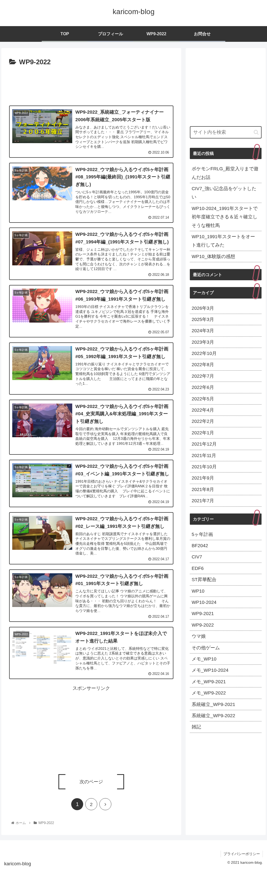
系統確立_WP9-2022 (213, 715)
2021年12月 (204, 444)
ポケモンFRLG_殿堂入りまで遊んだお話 (225, 173)
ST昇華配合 (204, 579)
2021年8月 (203, 489)
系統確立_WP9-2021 (213, 704)
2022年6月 (203, 387)
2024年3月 (203, 330)
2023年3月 (203, 342)
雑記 (196, 726)
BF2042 (200, 545)
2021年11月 (204, 455)
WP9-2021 (203, 613)
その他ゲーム (206, 647)
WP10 (198, 591)
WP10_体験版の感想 (213, 256)
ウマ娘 (199, 636)
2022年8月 (203, 364)
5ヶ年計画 (202, 534)
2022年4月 (203, 410)
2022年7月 (203, 376)
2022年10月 (204, 353)
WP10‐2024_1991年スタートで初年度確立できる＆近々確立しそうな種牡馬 (225, 217)
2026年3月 (203, 308)
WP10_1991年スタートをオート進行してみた (223, 241)
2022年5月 (203, 398)
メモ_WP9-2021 (209, 681)
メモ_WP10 (204, 659)
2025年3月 (203, 319)
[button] (256, 132)
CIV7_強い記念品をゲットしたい (224, 193)
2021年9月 (203, 478)
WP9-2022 (203, 625)
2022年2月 (203, 421)
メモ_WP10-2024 (210, 670)
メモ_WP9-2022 (209, 693)
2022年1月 (203, 432)
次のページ (91, 781)
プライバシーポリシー (241, 854)
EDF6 (198, 568)
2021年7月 (203, 500)
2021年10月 (204, 466)
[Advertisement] (91, 84)
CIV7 (197, 556)
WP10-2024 (204, 602)
